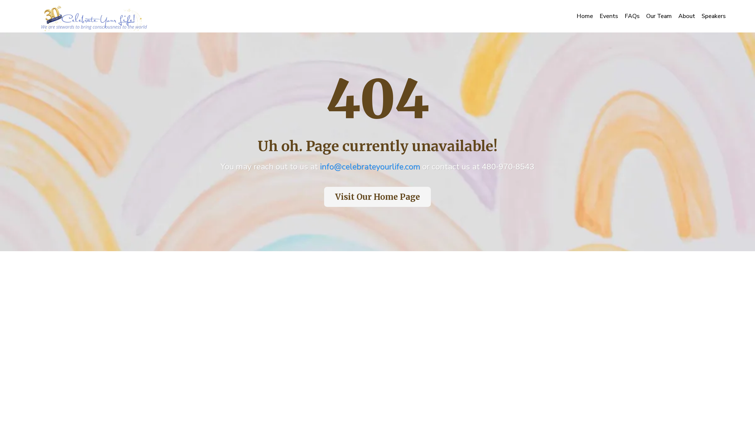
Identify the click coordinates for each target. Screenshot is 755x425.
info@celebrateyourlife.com (370, 166)
